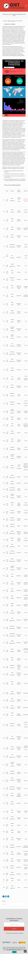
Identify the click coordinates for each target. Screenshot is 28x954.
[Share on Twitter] (6, 896)
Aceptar (14, 952)
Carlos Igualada (12, 20)
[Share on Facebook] (3, 896)
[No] (26, 949)
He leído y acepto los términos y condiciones (14, 933)
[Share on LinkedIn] (8, 896)
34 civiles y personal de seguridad (26, 200)
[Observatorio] (14, 6)
